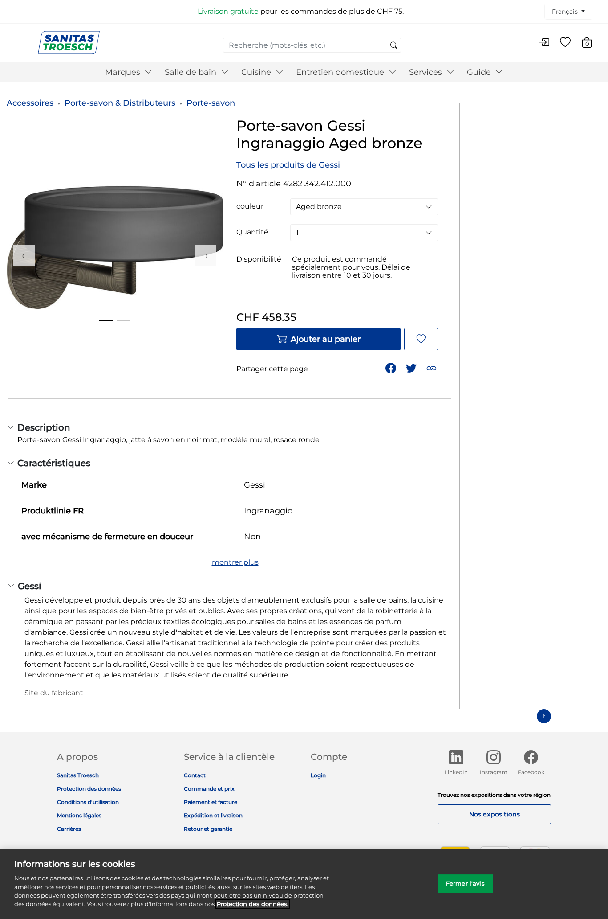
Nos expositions (494, 814)
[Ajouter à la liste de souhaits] (421, 339)
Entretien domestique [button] (341, 72)
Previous (24, 255)
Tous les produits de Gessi (288, 165)
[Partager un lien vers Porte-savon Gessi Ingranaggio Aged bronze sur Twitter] (412, 367)
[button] (432, 367)
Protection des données (89, 788)
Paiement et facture (210, 802)
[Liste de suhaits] (565, 43)
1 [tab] (106, 320)
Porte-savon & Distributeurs (120, 103)
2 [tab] (123, 320)
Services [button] (426, 72)
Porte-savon (210, 103)
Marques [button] (123, 72)
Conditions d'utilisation (88, 802)
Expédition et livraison (213, 815)
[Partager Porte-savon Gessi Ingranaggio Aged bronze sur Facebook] (391, 367)
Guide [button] (480, 72)
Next (205, 255)
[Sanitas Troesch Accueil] (69, 42)
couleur (249, 206)
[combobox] (312, 45)
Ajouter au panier (326, 339)
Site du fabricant (53, 693)
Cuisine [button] (257, 72)
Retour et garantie (208, 828)
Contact (195, 775)
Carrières (69, 828)
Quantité (252, 232)
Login (318, 775)
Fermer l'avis (465, 883)
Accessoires (30, 103)
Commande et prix (209, 788)
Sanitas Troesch (78, 775)
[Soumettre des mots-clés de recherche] (393, 46)
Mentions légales (79, 815)
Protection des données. (252, 903)
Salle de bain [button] (192, 72)
